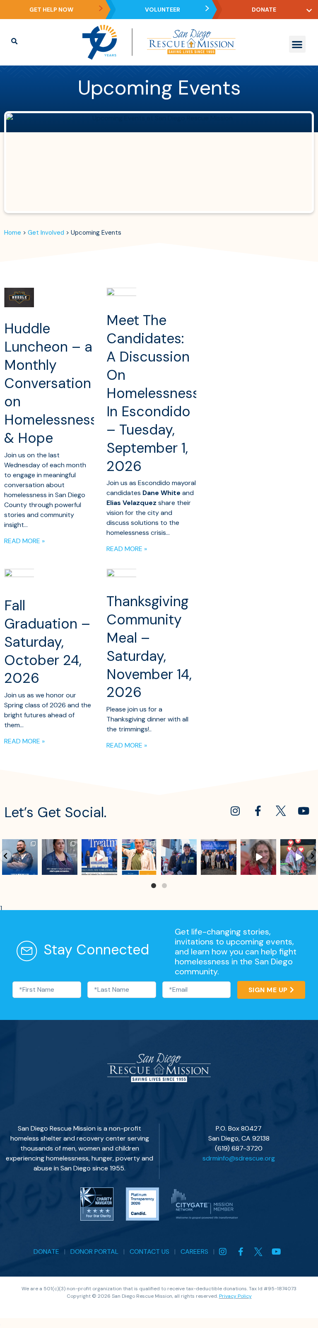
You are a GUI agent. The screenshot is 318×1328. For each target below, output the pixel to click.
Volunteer (162, 9)
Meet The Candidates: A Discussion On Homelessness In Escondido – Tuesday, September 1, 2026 (153, 393)
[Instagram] (235, 810)
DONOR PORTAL (94, 1251)
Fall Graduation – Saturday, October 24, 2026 (47, 641)
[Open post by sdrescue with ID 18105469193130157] (298, 857)
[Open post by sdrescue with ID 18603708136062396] (139, 857)
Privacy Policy (235, 1296)
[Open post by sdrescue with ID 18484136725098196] (20, 857)
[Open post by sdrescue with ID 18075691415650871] (218, 857)
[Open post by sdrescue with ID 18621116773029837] (179, 857)
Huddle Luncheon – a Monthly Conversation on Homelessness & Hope (50, 383)
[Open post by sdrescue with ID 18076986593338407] (59, 857)
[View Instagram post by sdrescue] (33, 870)
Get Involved (46, 232)
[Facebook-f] (258, 810)
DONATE (46, 1251)
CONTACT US (149, 1251)
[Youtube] (303, 810)
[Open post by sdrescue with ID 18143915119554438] (99, 857)
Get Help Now (51, 9)
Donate (264, 9)
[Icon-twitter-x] (280, 810)
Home (12, 232)
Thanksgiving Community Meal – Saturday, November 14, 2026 (149, 647)
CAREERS (194, 1251)
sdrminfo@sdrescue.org (238, 1158)
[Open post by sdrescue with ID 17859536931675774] (258, 857)
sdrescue (19, 845)
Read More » (24, 541)
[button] (297, 44)
